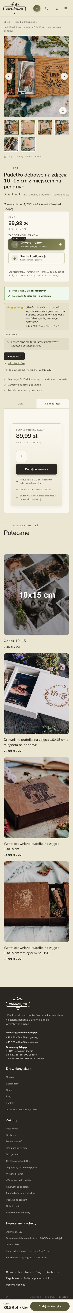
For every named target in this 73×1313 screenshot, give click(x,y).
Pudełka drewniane (24, 22)
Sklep (7, 22)
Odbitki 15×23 (14, 1231)
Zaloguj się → (14, 356)
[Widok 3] (44, 127)
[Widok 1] (11, 127)
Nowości (10, 1077)
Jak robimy (24, 1272)
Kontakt (10, 1103)
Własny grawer (14, 1174)
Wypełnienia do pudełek (19, 1180)
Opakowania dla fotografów (21, 1109)
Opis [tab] (20, 403)
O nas (9, 1090)
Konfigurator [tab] (52, 403)
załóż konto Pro (16, 363)
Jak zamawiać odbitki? (18, 1161)
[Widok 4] (61, 127)
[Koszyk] (57, 8)
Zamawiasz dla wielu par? (30, 370)
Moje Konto (12, 1128)
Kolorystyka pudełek (17, 1187)
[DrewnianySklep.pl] (14, 8)
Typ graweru (13, 1154)
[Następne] (64, 76)
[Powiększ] (63, 110)
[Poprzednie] (8, 76)
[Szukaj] (46, 8)
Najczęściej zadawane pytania (22, 1167)
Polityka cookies (15, 1284)
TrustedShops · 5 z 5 (49, 326)
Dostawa (11, 1135)
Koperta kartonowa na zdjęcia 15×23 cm (28, 1251)
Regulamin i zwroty (16, 1148)
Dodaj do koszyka (36, 469)
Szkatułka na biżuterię (18, 1212)
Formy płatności (14, 1141)
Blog (8, 1096)
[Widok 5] (11, 144)
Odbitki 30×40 (14, 1244)
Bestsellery (12, 1083)
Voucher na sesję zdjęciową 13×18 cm (26, 1257)
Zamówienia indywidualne (20, 1193)
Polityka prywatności (36, 1278)
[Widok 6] (28, 144)
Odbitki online (13, 1206)
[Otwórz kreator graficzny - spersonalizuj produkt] (36, 8)
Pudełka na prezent (16, 1200)
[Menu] (66, 8)
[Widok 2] (28, 127)
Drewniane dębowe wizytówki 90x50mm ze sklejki (34, 1238)
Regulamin (12, 1278)
